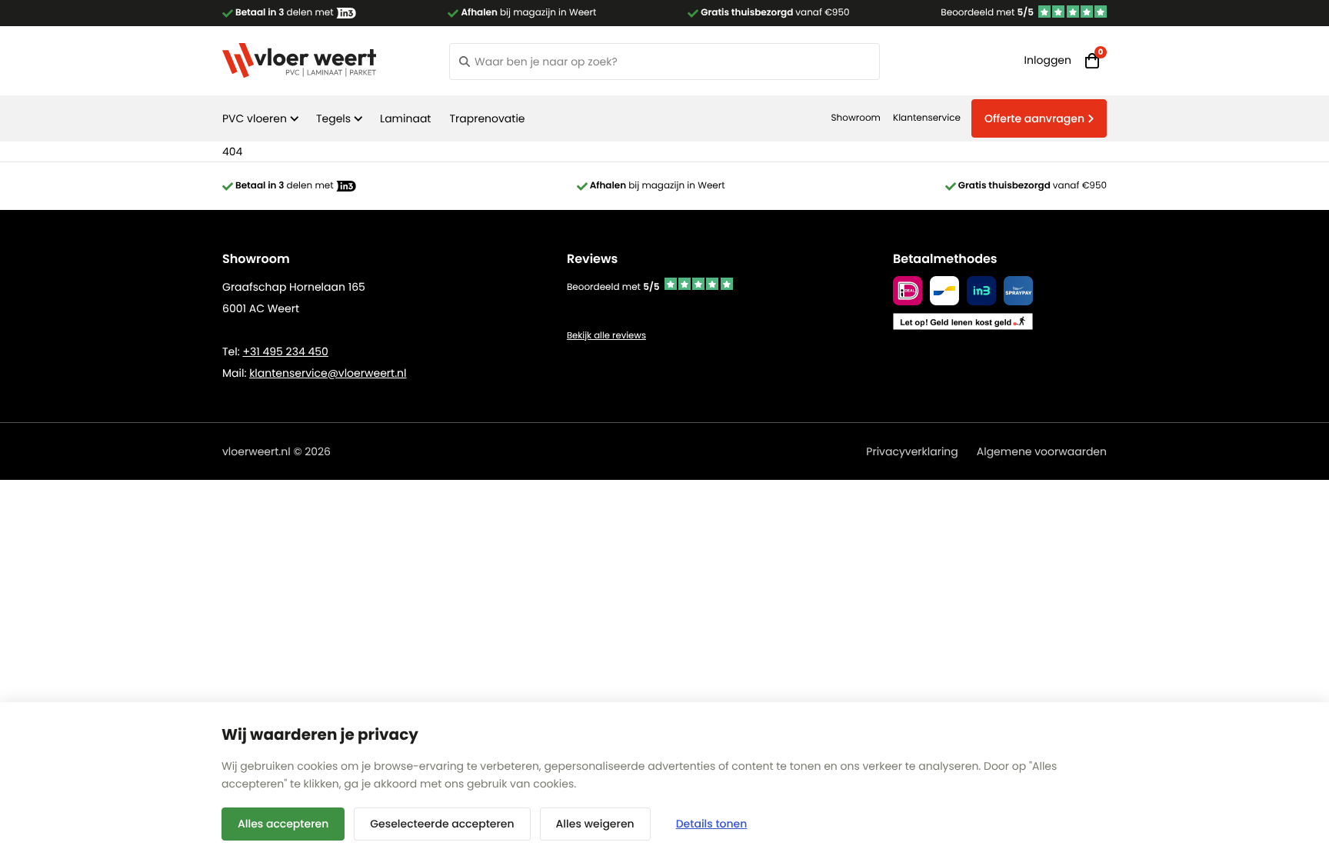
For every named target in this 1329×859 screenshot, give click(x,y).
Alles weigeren (595, 823)
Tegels (333, 118)
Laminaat (405, 118)
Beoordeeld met (987, 12)
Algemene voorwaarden (1042, 451)
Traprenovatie (487, 118)
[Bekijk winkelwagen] (1092, 60)
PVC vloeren (254, 118)
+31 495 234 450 (285, 351)
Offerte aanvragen (1034, 118)
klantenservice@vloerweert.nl (327, 373)
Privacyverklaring (912, 451)
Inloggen (1047, 60)
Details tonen (712, 823)
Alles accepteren (283, 823)
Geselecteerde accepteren (442, 823)
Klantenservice (927, 118)
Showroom (856, 118)
